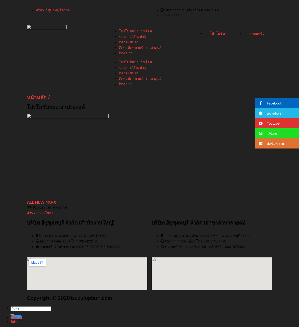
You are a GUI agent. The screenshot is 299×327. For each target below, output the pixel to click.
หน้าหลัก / (38, 97)
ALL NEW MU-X (41, 202)
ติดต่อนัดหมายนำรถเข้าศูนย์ (140, 47)
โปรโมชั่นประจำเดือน (135, 31)
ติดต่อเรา (126, 53)
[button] (277, 103)
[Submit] (12, 314)
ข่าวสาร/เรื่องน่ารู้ (132, 36)
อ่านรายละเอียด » (40, 212)
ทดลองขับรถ (128, 42)
